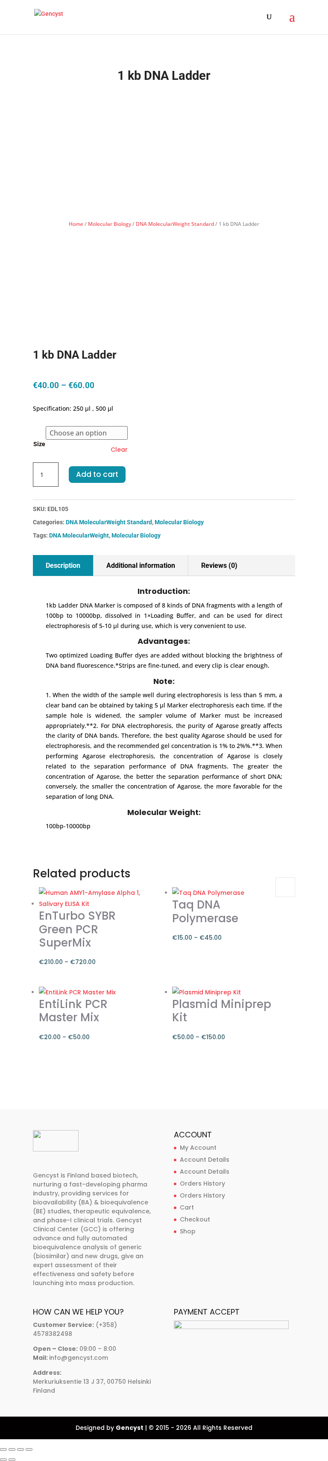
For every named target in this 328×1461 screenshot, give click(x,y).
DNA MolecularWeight (79, 535)
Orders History (202, 1183)
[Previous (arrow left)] (3, 1459)
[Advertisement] (164, 151)
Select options (285, 887)
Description (63, 565)
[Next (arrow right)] (12, 1459)
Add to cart (97, 474)
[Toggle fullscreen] (12, 1449)
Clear (119, 449)
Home (76, 224)
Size (39, 444)
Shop (188, 1231)
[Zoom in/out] (3, 1449)
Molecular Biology (109, 224)
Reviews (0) (219, 565)
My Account (198, 1147)
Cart (187, 1207)
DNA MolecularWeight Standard (175, 224)
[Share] (20, 1449)
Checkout (195, 1219)
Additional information (140, 565)
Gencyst (130, 1427)
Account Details (204, 1159)
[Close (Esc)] (29, 1449)
